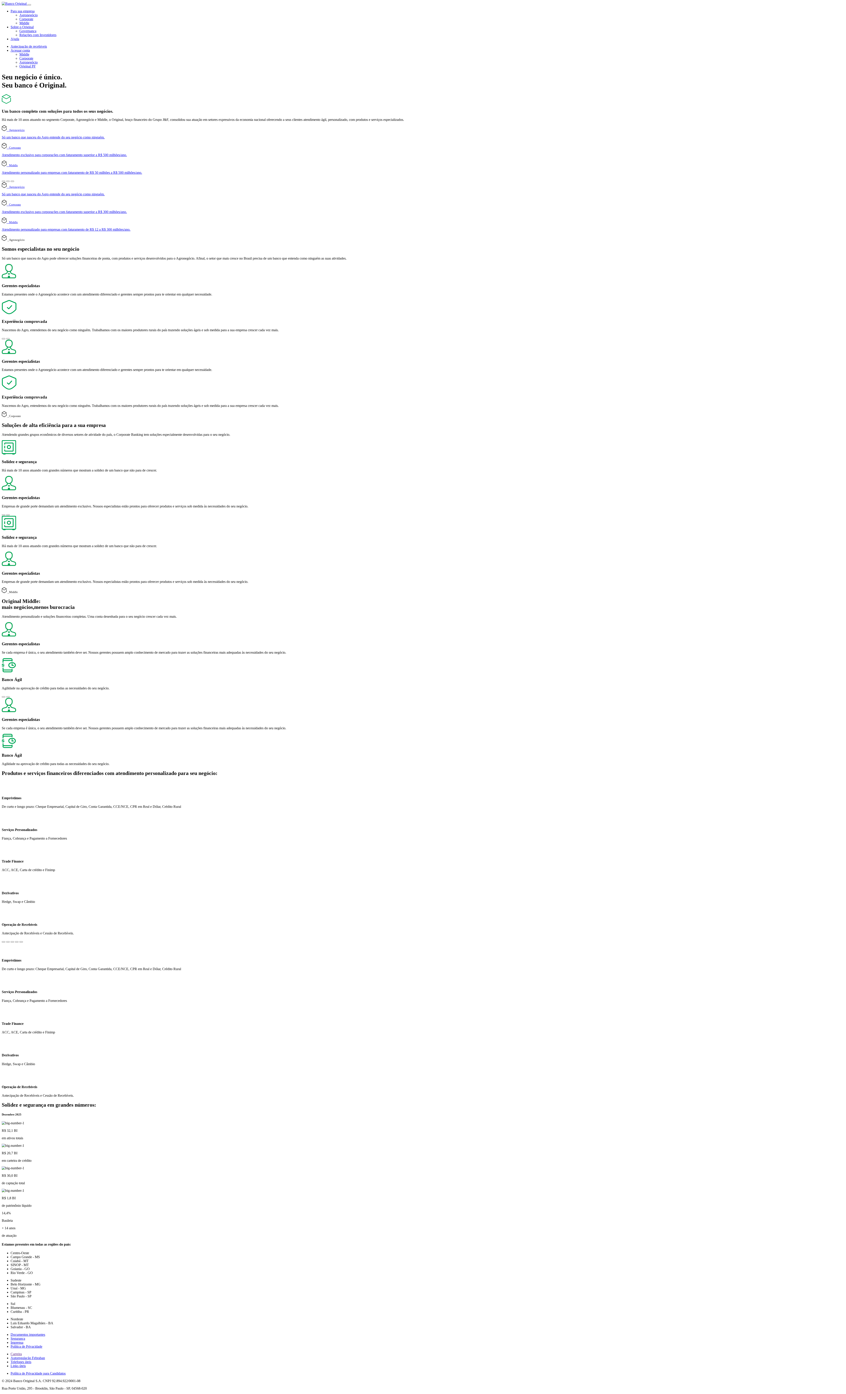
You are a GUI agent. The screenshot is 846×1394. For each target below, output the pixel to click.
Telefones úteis (21, 1362)
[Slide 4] (17, 942)
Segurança (18, 1338)
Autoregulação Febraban (28, 1358)
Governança (27, 31)
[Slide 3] (12, 181)
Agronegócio (28, 15)
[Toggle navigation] (29, 5)
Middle (24, 23)
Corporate (26, 19)
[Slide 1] (3, 181)
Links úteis (18, 1366)
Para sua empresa (23, 11)
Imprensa (17, 1342)
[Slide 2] (8, 181)
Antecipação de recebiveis (29, 46)
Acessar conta (20, 50)
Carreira (16, 1354)
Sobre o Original (22, 27)
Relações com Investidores (37, 35)
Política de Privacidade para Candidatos (38, 1373)
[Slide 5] (21, 942)
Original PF (27, 66)
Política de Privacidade (26, 1346)
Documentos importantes (28, 1334)
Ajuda (15, 39)
